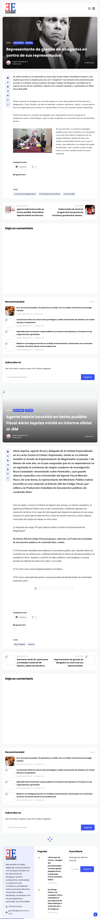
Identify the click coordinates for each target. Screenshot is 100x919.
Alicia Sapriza (19, 644)
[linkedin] (8, 95)
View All (92, 302)
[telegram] (8, 91)
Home (8, 43)
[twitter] (8, 82)
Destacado (18, 43)
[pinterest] (8, 87)
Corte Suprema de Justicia (49, 194)
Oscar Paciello (69, 194)
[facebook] (8, 78)
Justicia (29, 43)
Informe (31, 644)
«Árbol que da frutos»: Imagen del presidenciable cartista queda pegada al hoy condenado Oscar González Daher (55, 868)
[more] (8, 105)
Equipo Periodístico (20, 62)
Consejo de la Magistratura (25, 194)
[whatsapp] (8, 100)
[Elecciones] (10, 8)
